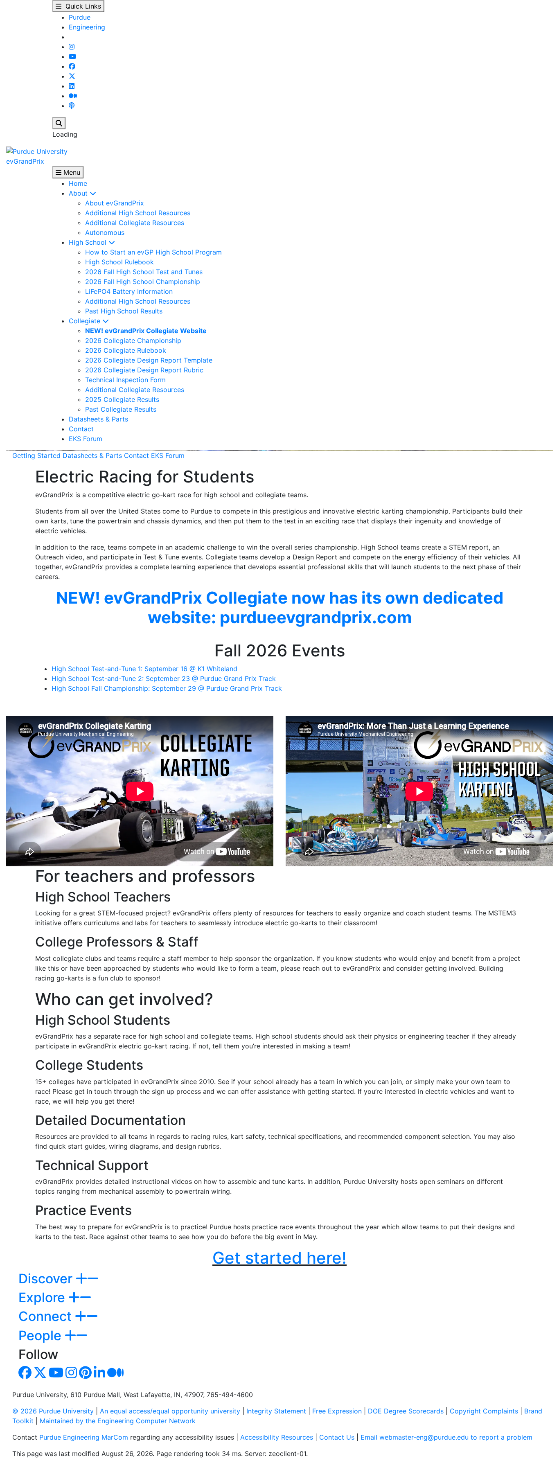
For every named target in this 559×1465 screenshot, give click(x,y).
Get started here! (279, 1258)
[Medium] (73, 96)
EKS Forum (85, 439)
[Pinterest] (85, 1375)
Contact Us (336, 1437)
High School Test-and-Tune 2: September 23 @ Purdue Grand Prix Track (164, 678)
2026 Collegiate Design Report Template (148, 360)
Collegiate (85, 321)
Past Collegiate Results (120, 409)
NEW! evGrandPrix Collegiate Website (146, 331)
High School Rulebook (119, 262)
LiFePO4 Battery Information (129, 291)
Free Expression (337, 1411)
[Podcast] (71, 105)
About (79, 193)
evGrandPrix (25, 161)
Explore (43, 1297)
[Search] (58, 123)
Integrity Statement (276, 1411)
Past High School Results (123, 311)
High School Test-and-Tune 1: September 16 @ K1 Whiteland (144, 669)
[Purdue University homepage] (37, 150)
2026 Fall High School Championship (142, 281)
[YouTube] (72, 56)
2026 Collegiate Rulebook (125, 350)
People (41, 1335)
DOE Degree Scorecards (406, 1411)
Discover (47, 1279)
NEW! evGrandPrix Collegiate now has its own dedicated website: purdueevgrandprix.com (279, 607)
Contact (81, 429)
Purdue (79, 17)
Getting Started (36, 455)
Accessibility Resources (276, 1437)
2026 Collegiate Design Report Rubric (144, 370)
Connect (46, 1316)
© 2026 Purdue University (53, 1411)
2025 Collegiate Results (122, 399)
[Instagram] (71, 47)
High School (88, 242)
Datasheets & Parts (98, 419)
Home (78, 183)
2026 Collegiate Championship (133, 340)
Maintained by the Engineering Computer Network (118, 1421)
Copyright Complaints (484, 1411)
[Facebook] (72, 66)
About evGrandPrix (114, 203)
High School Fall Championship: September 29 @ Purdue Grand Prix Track (167, 688)
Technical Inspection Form (125, 380)
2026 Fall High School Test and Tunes (144, 272)
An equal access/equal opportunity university (170, 1411)
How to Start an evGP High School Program (153, 252)
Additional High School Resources (137, 213)
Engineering (87, 27)
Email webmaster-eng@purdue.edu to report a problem (446, 1437)
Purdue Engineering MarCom (83, 1437)
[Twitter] (72, 76)
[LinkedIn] (71, 86)
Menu (70, 172)
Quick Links (81, 6)
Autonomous (104, 232)
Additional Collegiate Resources (134, 223)
